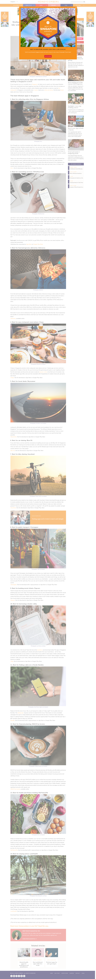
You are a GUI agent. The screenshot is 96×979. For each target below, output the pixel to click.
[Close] (76, 8)
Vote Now (48, 56)
